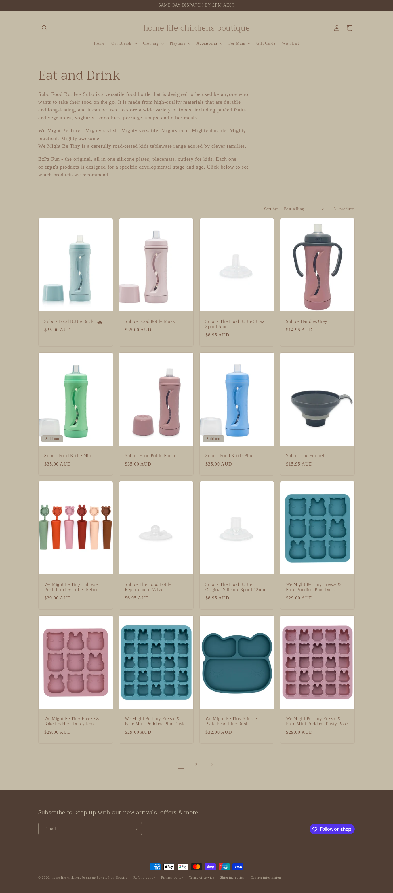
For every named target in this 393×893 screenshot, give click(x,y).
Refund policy (144, 877)
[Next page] (212, 764)
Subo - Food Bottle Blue (229, 455)
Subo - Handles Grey (306, 321)
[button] (44, 28)
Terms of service (201, 877)
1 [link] (181, 764)
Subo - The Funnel (305, 455)
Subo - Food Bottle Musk (150, 321)
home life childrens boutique (74, 877)
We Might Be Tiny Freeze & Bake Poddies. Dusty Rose (71, 721)
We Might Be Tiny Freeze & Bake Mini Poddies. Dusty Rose (317, 721)
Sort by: (271, 209)
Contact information (266, 877)
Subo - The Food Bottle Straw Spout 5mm (235, 324)
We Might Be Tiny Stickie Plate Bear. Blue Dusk (231, 721)
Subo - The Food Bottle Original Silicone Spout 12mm (235, 587)
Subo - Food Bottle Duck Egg (73, 321)
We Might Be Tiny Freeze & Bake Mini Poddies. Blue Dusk (155, 721)
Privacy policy (172, 877)
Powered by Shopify (112, 877)
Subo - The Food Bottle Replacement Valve (148, 587)
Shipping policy (232, 877)
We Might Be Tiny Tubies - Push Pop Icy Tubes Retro (71, 587)
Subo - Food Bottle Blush (150, 455)
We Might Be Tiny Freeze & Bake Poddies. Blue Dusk (313, 587)
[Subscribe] (135, 829)
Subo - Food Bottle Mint (68, 455)
